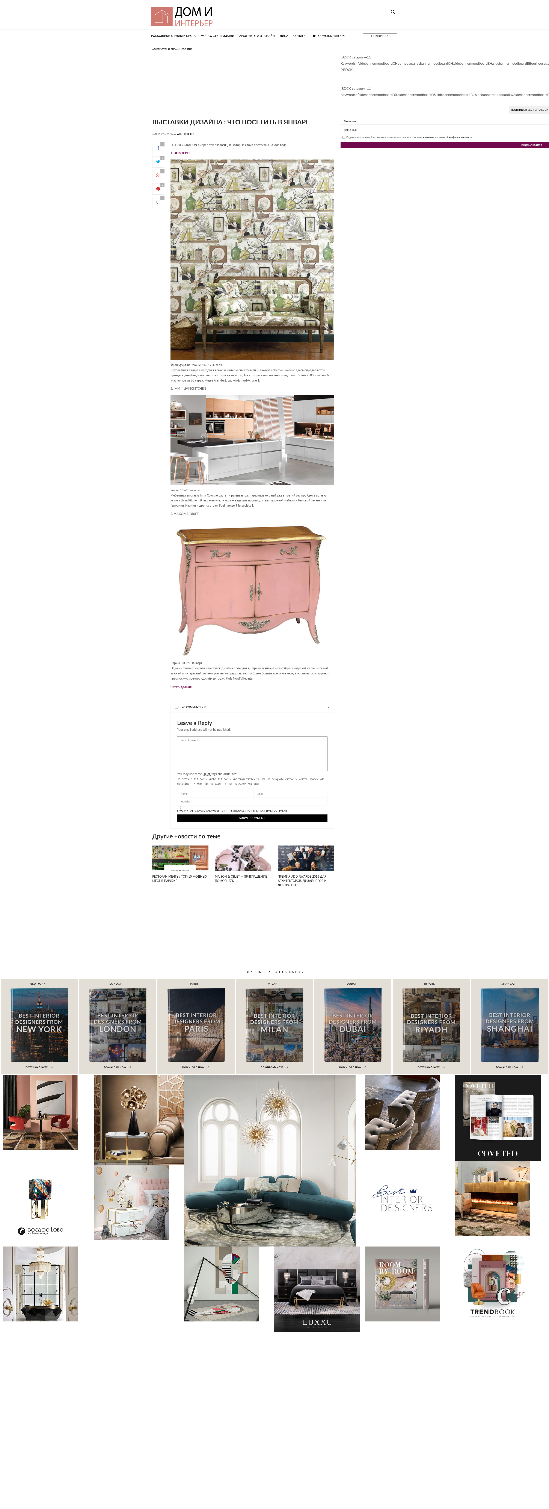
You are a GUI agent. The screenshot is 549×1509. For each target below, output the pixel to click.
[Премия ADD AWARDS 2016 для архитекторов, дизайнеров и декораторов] (306, 863)
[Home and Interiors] (213, 14)
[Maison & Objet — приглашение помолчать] (243, 863)
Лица (284, 36)
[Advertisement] (243, 89)
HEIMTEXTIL (182, 153)
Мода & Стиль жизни (217, 36)
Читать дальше (181, 687)
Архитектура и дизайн (257, 36)
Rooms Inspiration (331, 36)
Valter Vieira (185, 134)
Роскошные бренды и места (173, 36)
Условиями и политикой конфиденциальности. (448, 137)
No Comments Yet (194, 707)
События (300, 36)
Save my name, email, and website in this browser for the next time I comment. (232, 811)
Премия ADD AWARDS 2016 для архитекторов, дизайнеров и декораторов (302, 881)
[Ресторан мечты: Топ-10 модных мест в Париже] (180, 863)
